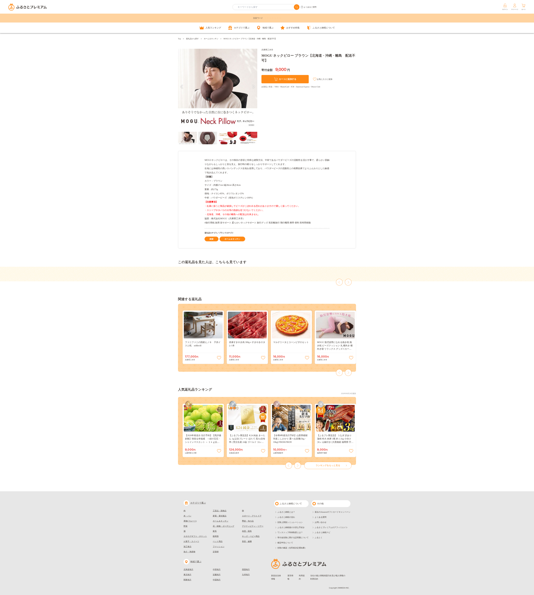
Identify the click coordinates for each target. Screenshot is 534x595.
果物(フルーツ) (190, 521)
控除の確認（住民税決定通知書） (292, 548)
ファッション (218, 547)
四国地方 (246, 569)
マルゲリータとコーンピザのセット (291, 342)
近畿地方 (217, 575)
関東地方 (187, 580)
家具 (215, 531)
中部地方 (217, 569)
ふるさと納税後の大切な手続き (291, 527)
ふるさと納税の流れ (286, 517)
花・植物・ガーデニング (223, 526)
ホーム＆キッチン (211, 39)
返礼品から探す (192, 39)
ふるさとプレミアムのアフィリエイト (331, 527)
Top (179, 39)
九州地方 (246, 575)
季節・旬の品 (248, 521)
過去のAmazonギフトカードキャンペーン (332, 512)
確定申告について (285, 543)
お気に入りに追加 (324, 79)
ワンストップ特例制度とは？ (290, 532)
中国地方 (217, 580)
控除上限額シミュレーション (290, 522)
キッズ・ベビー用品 (250, 536)
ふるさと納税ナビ (322, 532)
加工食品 (187, 547)
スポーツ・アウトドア (251, 516)
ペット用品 (217, 541)
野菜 (185, 526)
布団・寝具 (247, 531)
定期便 (216, 552)
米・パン (187, 516)
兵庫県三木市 (267, 50)
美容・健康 (247, 541)
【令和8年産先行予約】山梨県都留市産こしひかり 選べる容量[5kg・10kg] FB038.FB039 (290, 438)
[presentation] (181, 87)
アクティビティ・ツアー (252, 526)
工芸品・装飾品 (219, 511)
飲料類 (216, 536)
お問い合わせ (320, 522)
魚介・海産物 (189, 552)
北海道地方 (188, 569)
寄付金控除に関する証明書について (293, 538)
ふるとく (318, 538)
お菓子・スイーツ (191, 541)
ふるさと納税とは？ (286, 512)
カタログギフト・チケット (195, 536)
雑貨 (211, 239)
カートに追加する (287, 79)
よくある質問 (320, 517)
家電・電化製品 (219, 516)
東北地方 (187, 575)
